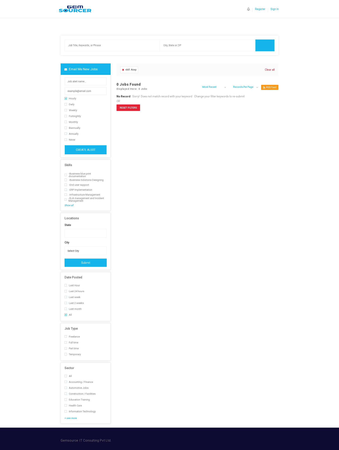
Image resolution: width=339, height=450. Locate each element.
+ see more (71, 418)
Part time (74, 348)
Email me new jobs (83, 69)
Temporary (75, 354)
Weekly (73, 110)
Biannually (74, 128)
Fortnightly (75, 116)
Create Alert (86, 150)
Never (72, 139)
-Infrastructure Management (84, 194)
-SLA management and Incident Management (86, 199)
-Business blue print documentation (80, 174)
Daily (71, 104)
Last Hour (74, 285)
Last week (74, 297)
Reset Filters (128, 107)
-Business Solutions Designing (86, 179)
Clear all (270, 69)
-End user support (79, 184)
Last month (75, 309)
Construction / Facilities (82, 393)
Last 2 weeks (76, 303)
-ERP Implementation (80, 189)
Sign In (275, 9)
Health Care (75, 405)
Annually (73, 134)
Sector (69, 368)
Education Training (79, 399)
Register (260, 9)
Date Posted (73, 277)
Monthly (73, 122)
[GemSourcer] (77, 9)
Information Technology (82, 411)
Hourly (72, 98)
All (70, 315)
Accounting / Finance (81, 382)
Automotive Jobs (78, 388)
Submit (85, 262)
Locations (72, 218)
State (68, 225)
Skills (68, 165)
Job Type (71, 328)
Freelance (74, 336)
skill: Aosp (130, 69)
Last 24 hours (76, 291)
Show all (69, 205)
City (67, 242)
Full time (73, 342)
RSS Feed (271, 87)
